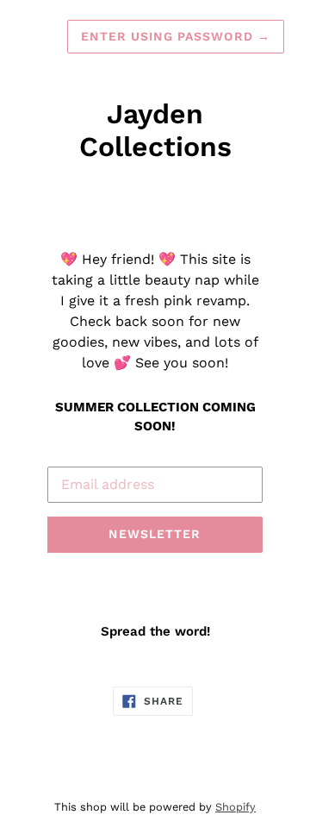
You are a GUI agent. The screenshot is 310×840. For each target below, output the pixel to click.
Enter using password (175, 36)
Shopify (235, 806)
